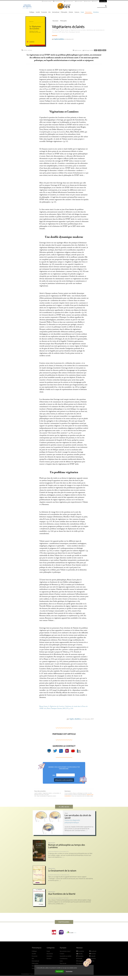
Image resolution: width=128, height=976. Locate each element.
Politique (31, 12)
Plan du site (63, 963)
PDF (96, 50)
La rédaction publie (58, 1)
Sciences (77, 12)
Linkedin (92, 956)
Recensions (88, 12)
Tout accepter (59, 971)
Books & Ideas (103, 1)
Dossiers (49, 958)
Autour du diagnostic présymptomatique (72, 821)
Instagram (80, 961)
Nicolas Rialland (54, 851)
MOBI (104, 50)
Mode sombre (88, 1)
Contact (62, 953)
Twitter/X (80, 963)
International (55, 12)
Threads (79, 958)
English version (77, 50)
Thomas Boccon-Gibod (55, 898)
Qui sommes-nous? (69, 1)
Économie (44, 12)
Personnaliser (69, 971)
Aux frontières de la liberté (61, 893)
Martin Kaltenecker (54, 874)
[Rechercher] (106, 6)
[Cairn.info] (71, 932)
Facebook (93, 951)
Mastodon (80, 956)
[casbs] (54, 932)
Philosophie (64, 12)
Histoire (71, 12)
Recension (55, 21)
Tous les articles (79, 1)
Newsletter (81, 951)
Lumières (25, 50)
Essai (66, 813)
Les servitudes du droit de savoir (78, 816)
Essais (82, 12)
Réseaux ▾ (95, 1)
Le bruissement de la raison (62, 870)
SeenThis (93, 958)
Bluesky (80, 953)
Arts (49, 12)
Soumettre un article (47, 1)
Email (54, 775)
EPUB (100, 50)
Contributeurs (63, 958)
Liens (61, 961)
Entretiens (96, 12)
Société (38, 12)
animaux (30, 50)
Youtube (93, 953)
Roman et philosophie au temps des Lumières (66, 846)
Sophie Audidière (59, 39)
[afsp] (61, 932)
